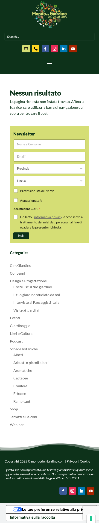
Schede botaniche (24, 349)
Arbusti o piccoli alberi (31, 362)
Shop (14, 409)
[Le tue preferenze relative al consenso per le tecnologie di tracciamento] (91, 518)
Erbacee (19, 393)
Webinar (17, 424)
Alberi (18, 354)
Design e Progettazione (28, 281)
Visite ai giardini (26, 310)
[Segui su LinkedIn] (63, 48)
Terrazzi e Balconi (23, 417)
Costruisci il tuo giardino (32, 287)
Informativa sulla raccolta (32, 517)
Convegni (17, 273)
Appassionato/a (31, 200)
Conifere (20, 386)
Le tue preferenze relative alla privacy (56, 509)
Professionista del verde (37, 191)
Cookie (85, 461)
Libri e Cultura (21, 333)
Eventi (15, 318)
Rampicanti (22, 401)
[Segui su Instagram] (54, 48)
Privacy (72, 461)
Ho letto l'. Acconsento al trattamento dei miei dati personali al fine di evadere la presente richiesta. (52, 222)
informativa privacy (48, 217)
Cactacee (20, 378)
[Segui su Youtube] (73, 48)
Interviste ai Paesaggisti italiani (37, 302)
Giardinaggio (20, 325)
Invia (21, 235)
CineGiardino (20, 265)
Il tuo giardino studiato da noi (36, 294)
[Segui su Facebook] (45, 48)
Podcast (16, 341)
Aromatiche (22, 370)
